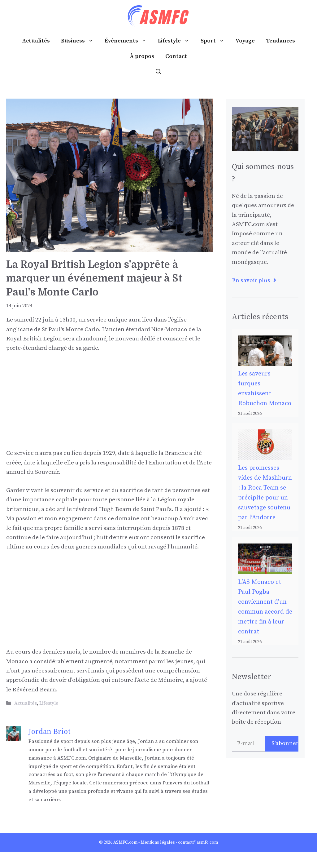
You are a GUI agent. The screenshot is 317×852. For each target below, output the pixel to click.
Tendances (280, 40)
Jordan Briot (49, 731)
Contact (176, 56)
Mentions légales (158, 842)
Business (73, 40)
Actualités (36, 40)
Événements (121, 40)
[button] (158, 72)
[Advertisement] (109, 405)
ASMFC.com (125, 842)
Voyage (245, 40)
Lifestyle (169, 40)
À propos (142, 56)
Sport (208, 40)
